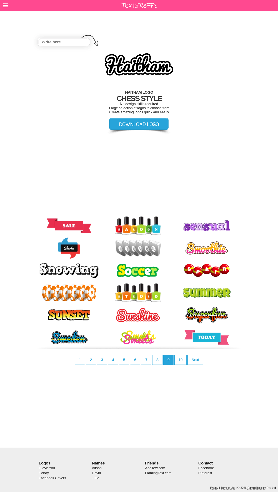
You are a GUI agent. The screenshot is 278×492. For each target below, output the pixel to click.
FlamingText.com (158, 473)
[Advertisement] (140, 21)
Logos (44, 463)
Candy (44, 473)
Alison (97, 468)
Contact (205, 463)
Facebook (206, 468)
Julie (95, 478)
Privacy (214, 487)
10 (180, 360)
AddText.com (155, 468)
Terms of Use (228, 487)
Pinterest (205, 473)
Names (98, 463)
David (96, 473)
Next (195, 360)
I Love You (47, 468)
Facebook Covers (52, 478)
